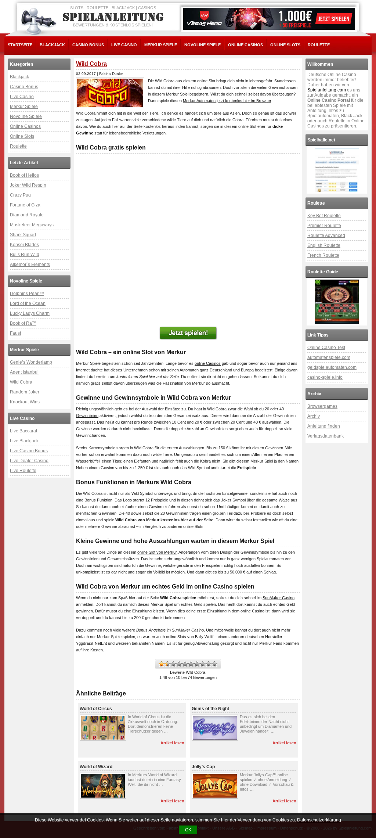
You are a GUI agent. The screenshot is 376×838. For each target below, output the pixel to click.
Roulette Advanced (326, 235)
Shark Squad (23, 234)
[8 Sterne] (203, 664)
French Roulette (323, 255)
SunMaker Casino (278, 598)
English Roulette (323, 245)
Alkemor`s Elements (30, 264)
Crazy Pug (20, 195)
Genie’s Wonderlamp (31, 362)
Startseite (20, 45)
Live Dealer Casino (29, 460)
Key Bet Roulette (324, 215)
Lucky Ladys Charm (30, 313)
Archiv (313, 416)
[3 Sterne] (173, 664)
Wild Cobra (21, 382)
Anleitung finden (323, 426)
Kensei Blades (24, 244)
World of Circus (96, 708)
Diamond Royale (27, 214)
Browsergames (322, 406)
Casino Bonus (88, 45)
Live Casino (124, 45)
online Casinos (208, 363)
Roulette (319, 45)
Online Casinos (245, 45)
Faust (15, 333)
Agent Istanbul (24, 372)
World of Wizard (96, 766)
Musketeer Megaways (32, 224)
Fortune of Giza (25, 205)
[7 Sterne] (197, 664)
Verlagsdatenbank (325, 436)
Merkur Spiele (160, 45)
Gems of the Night (210, 708)
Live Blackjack (24, 440)
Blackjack (52, 45)
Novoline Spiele (202, 45)
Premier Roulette (324, 225)
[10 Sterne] (214, 664)
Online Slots (285, 45)
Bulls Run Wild (24, 254)
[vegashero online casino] (269, 19)
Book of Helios (24, 175)
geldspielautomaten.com (332, 367)
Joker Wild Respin (28, 185)
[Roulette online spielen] (337, 302)
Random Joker (24, 392)
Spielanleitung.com (326, 90)
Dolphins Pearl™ (27, 293)
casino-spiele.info (325, 377)
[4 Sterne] (179, 664)
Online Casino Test (326, 347)
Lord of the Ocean (28, 303)
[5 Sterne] (185, 664)
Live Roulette (23, 470)
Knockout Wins (25, 401)
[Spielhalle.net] (337, 170)
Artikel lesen (172, 743)
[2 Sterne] (167, 664)
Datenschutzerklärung (319, 820)
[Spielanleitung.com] (114, 17)
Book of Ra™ (23, 323)
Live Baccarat (23, 431)
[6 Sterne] (191, 664)
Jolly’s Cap (203, 766)
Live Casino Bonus (29, 450)
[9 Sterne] (209, 664)
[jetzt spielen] (188, 333)
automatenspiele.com (328, 357)
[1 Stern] (161, 664)
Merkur (170, 552)
